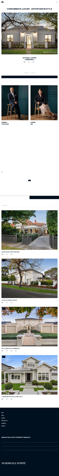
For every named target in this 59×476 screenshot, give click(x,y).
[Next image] (55, 33)
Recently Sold (4, 204)
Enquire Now (44, 197)
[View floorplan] (55, 53)
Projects (4, 420)
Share (4, 80)
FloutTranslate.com (10, 470)
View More (52, 204)
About (3, 426)
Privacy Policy (3, 468)
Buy (2, 412)
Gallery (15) (26, 72)
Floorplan (33, 72)
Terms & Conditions (4, 467)
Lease (3, 418)
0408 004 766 (4, 126)
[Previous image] (3, 33)
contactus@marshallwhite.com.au (9, 455)
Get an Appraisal (6, 76)
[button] (29, 180)
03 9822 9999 (4, 454)
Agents (3, 423)
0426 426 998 (34, 126)
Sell (2, 415)
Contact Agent (15, 197)
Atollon (18, 468)
